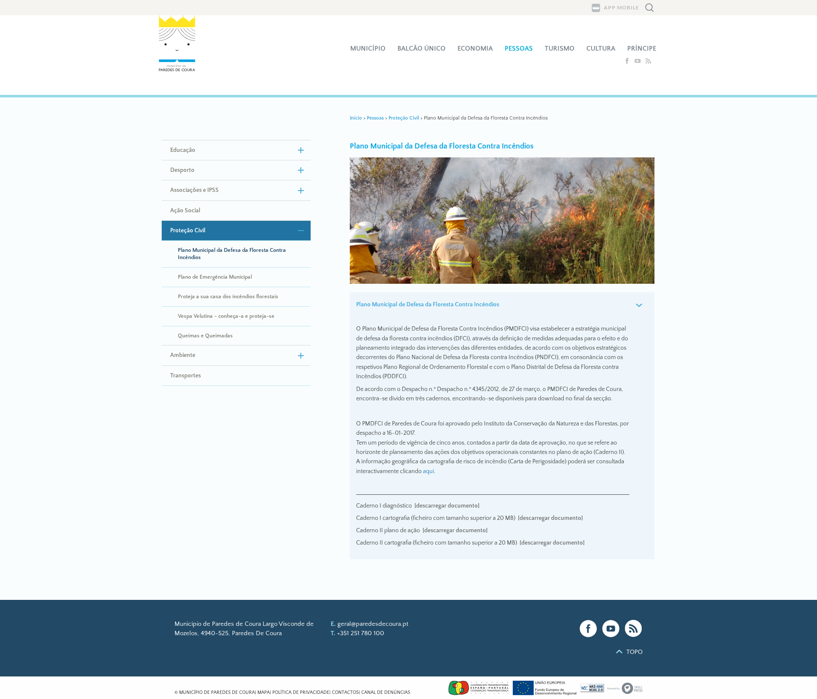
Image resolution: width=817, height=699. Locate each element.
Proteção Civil (188, 230)
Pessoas (519, 48)
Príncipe (641, 48)
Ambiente (182, 355)
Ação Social (185, 210)
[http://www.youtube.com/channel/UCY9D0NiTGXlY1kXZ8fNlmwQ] (638, 62)
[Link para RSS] (633, 628)
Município (368, 48)
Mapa (263, 692)
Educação (182, 150)
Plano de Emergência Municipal (215, 277)
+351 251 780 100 (360, 633)
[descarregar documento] (447, 505)
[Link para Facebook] (588, 628)
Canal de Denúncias (385, 692)
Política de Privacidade (300, 692)
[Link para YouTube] (611, 628)
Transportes (185, 375)
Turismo (559, 48)
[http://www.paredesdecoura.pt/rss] (648, 62)
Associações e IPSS (194, 190)
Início (356, 118)
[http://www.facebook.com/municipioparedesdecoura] (628, 62)
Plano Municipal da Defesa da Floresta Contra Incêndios (232, 253)
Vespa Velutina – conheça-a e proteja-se (226, 316)
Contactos (345, 692)
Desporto (182, 170)
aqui (428, 471)
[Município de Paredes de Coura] (182, 55)
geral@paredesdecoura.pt (372, 624)
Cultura (600, 48)
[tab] (502, 305)
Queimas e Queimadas (205, 336)
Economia (475, 48)
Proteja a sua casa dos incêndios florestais (228, 297)
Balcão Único (421, 48)
